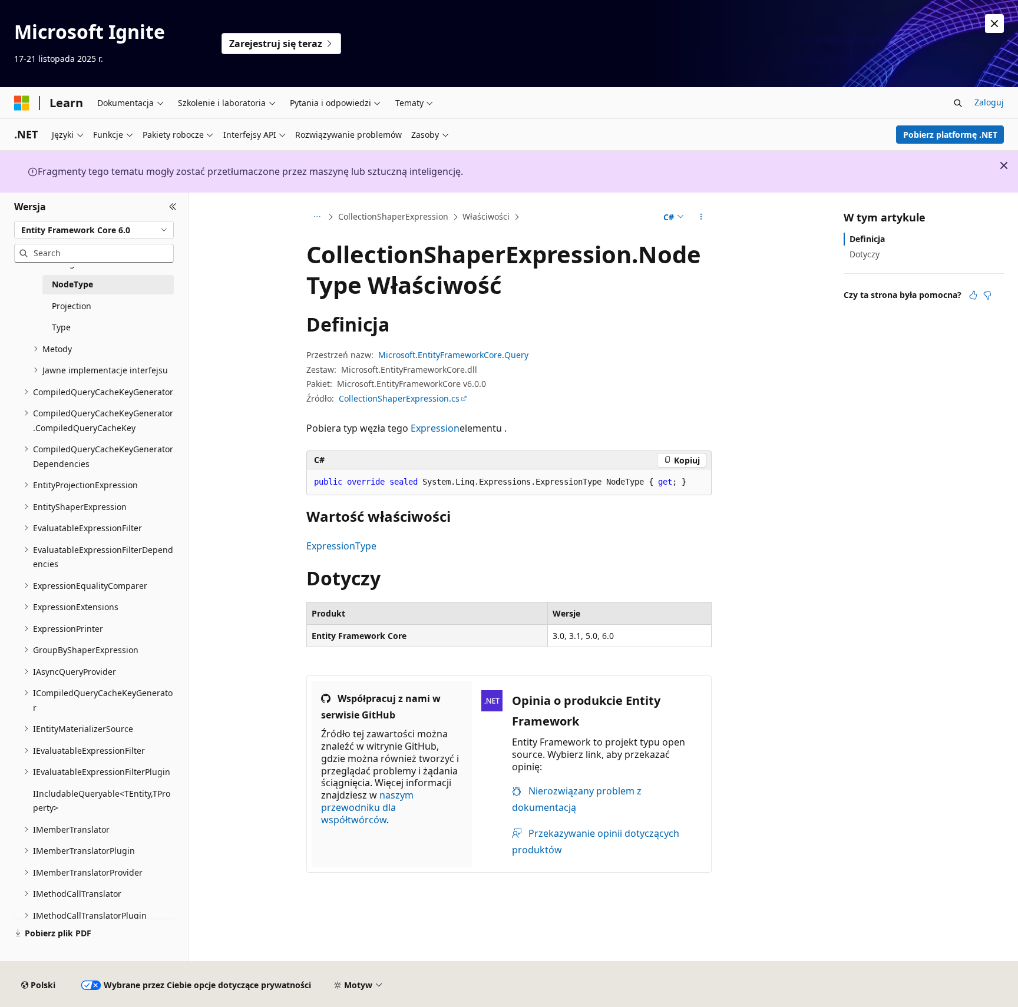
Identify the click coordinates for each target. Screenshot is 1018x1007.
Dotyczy (865, 254)
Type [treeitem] (61, 327)
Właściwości (486, 216)
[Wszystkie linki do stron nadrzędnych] (316, 217)
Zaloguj (989, 102)
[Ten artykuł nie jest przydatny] (987, 295)
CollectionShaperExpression (393, 216)
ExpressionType (341, 545)
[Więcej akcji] (701, 217)
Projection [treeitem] (71, 306)
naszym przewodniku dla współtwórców (367, 807)
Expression (435, 428)
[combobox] (94, 229)
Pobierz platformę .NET (950, 134)
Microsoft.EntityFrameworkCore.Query (453, 354)
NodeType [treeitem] (72, 284)
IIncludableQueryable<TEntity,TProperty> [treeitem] (101, 801)
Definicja (867, 238)
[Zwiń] (173, 206)
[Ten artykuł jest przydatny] (973, 295)
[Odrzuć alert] (994, 23)
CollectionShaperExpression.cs (399, 398)
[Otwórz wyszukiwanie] (958, 103)
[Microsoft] (21, 103)
